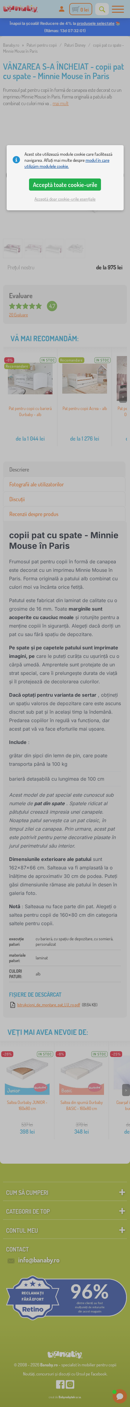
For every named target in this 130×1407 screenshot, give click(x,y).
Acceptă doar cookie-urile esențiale (65, 199)
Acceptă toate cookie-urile (65, 184)
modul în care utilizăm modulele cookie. (66, 163)
